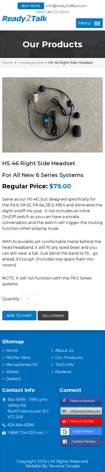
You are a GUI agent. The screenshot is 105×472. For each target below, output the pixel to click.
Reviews (63, 371)
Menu (84, 23)
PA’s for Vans (18, 357)
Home (7, 62)
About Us (64, 350)
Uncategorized (30, 62)
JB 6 (50, 205)
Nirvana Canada (64, 466)
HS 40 (33, 199)
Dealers (13, 378)
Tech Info (64, 364)
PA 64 (38, 205)
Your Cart (53, 12)
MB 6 (60, 205)
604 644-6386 (21, 425)
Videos (12, 371)
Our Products (69, 357)
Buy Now (31, 6)
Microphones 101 (22, 364)
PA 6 (14, 205)
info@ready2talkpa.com (66, 6)
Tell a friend (53, 316)
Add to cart (19, 315)
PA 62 (25, 205)
